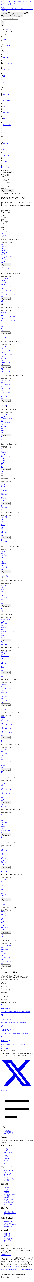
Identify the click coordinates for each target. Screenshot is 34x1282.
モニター (5, 51)
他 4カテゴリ (6, 401)
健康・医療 (6, 143)
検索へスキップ (6, 3)
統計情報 (7, 1130)
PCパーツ (5, 39)
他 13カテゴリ (6, 900)
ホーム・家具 (7, 155)
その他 (5, 161)
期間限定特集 (8, 1132)
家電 (4, 106)
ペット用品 (6, 88)
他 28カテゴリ (6, 606)
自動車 (5, 118)
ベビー (5, 149)
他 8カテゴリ (6, 672)
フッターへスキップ (17, 3)
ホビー (5, 137)
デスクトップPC (7, 63)
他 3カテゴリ (6, 333)
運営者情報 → (5, 1090)
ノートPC (5, 57)
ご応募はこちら (6, 1255)
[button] (17, 41)
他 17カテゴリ (6, 802)
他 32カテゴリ (6, 435)
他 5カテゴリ (6, 299)
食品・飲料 (6, 112)
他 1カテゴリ (6, 367)
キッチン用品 (7, 100)
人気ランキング (25, 9)
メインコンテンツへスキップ (9, 1)
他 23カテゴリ (6, 265)
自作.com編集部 (5, 1049)
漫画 (4, 76)
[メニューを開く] (2, 25)
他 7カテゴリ (6, 737)
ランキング (6, 167)
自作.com (8, 29)
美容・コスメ (7, 94)
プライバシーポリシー (14, 1266)
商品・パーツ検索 (15, 9)
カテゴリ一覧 (8, 1133)
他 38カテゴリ (6, 572)
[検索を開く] (2, 22)
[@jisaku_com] (17, 1089)
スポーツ (5, 131)
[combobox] (10, 19)
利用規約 (23, 1269)
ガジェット (6, 70)
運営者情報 (4, 1269)
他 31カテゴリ (6, 835)
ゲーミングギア (7, 45)
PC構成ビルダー (5, 9)
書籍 (4, 82)
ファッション (7, 125)
